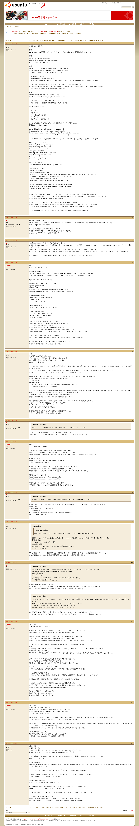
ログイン (82, 24)
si (6, 220)
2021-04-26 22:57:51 (11, 621)
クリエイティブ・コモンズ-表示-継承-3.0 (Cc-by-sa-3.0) (38, 819)
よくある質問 (42, 31)
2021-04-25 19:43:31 (11, 420)
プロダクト (105, 3)
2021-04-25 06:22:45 (11, 240)
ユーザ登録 (72, 24)
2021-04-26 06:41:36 (11, 562)
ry (6, 243)
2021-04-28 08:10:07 (11, 743)
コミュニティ (116, 3)
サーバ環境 (41, 40)
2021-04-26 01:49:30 (11, 492)
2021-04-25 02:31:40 (11, 218)
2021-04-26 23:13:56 (11, 702)
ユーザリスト (61, 24)
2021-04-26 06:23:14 (11, 522)
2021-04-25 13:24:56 (11, 351)
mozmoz (8, 46)
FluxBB (131, 810)
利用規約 (91, 24)
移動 (7, 810)
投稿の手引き (54, 31)
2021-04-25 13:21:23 (11, 262)
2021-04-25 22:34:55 (11, 441)
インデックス (49, 24)
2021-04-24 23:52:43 (11, 43)
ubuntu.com (128, 3)
